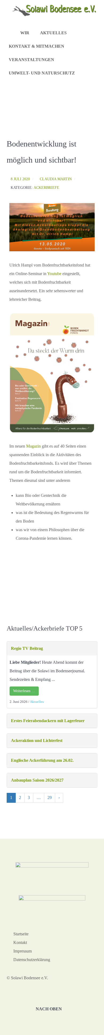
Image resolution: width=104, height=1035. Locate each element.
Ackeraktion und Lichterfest (36, 740)
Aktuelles (37, 702)
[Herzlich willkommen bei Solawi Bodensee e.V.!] (12, 33)
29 (49, 797)
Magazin (33, 446)
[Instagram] (83, 73)
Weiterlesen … (24, 691)
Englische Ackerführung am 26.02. (42, 760)
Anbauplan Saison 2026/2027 (37, 780)
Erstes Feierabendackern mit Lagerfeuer (48, 720)
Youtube (54, 273)
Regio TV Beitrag (27, 648)
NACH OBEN (49, 1009)
